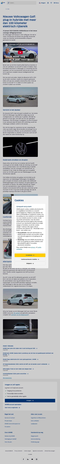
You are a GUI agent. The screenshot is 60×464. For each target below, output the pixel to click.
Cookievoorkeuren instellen (29, 259)
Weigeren (29, 263)
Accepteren (29, 255)
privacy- (33, 247)
